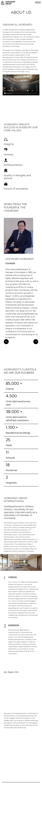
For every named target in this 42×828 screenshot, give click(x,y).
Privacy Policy (6, 823)
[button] (6, 341)
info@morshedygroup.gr (16, 807)
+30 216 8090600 (11, 802)
